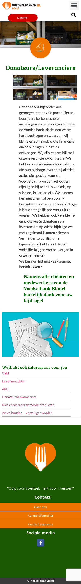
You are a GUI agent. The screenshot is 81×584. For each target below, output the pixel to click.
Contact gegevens (40, 524)
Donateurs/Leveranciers (19, 397)
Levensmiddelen (14, 381)
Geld (5, 373)
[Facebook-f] (40, 542)
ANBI (5, 389)
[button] (74, 5)
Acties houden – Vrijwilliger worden (27, 413)
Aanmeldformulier (40, 516)
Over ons (40, 507)
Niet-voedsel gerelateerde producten (28, 405)
